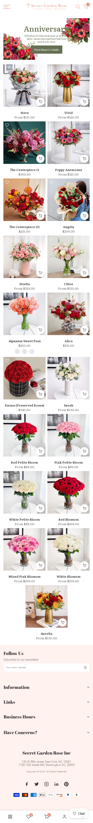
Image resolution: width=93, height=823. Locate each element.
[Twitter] (36, 784)
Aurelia (46, 633)
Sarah (68, 405)
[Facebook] (26, 784)
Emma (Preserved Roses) (24, 405)
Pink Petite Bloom (68, 462)
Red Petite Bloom (24, 462)
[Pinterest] (66, 784)
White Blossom (69, 576)
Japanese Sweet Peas (24, 341)
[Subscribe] (85, 667)
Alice (69, 341)
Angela (68, 226)
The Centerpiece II (24, 169)
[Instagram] (46, 784)
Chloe (68, 283)
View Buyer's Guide (46, 50)
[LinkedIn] (56, 784)
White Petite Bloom (24, 519)
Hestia (24, 283)
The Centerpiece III (24, 226)
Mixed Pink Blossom (25, 576)
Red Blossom (68, 519)
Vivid (68, 112)
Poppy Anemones (68, 169)
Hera (25, 112)
